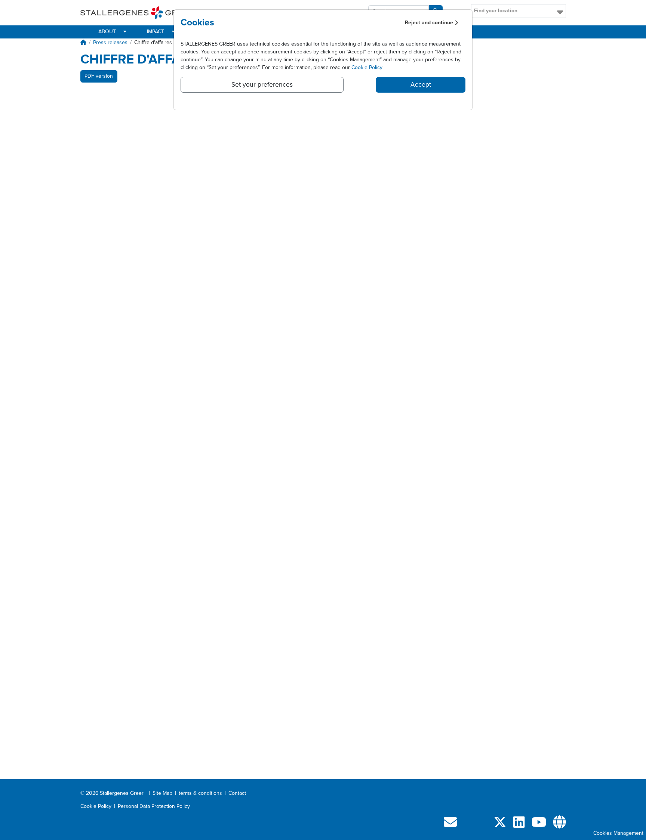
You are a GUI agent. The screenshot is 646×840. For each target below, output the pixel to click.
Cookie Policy (366, 67)
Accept (420, 84)
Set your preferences (262, 84)
